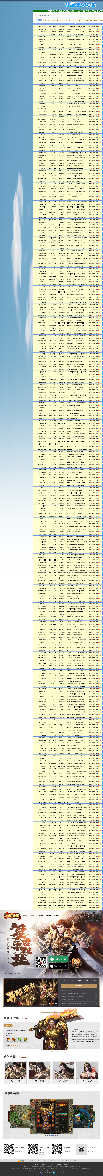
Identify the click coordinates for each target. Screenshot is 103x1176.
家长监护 (66, 1164)
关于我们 (37, 1164)
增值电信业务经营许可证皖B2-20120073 (72, 1166)
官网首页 (25, 915)
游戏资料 (41, 915)
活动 (79, 980)
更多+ (95, 980)
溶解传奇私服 (79, 985)
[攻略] (72, 996)
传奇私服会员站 (22, 1160)
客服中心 (57, 915)
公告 (72, 980)
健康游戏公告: (31, 1160)
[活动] (66, 990)
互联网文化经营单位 (60, 1172)
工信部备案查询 (48, 1166)
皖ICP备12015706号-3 (58, 1166)
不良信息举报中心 (47, 1172)
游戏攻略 (49, 915)
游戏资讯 (33, 915)
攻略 (87, 980)
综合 (65, 980)
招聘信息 (59, 1164)
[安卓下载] (58, 959)
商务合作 (44, 1164)
